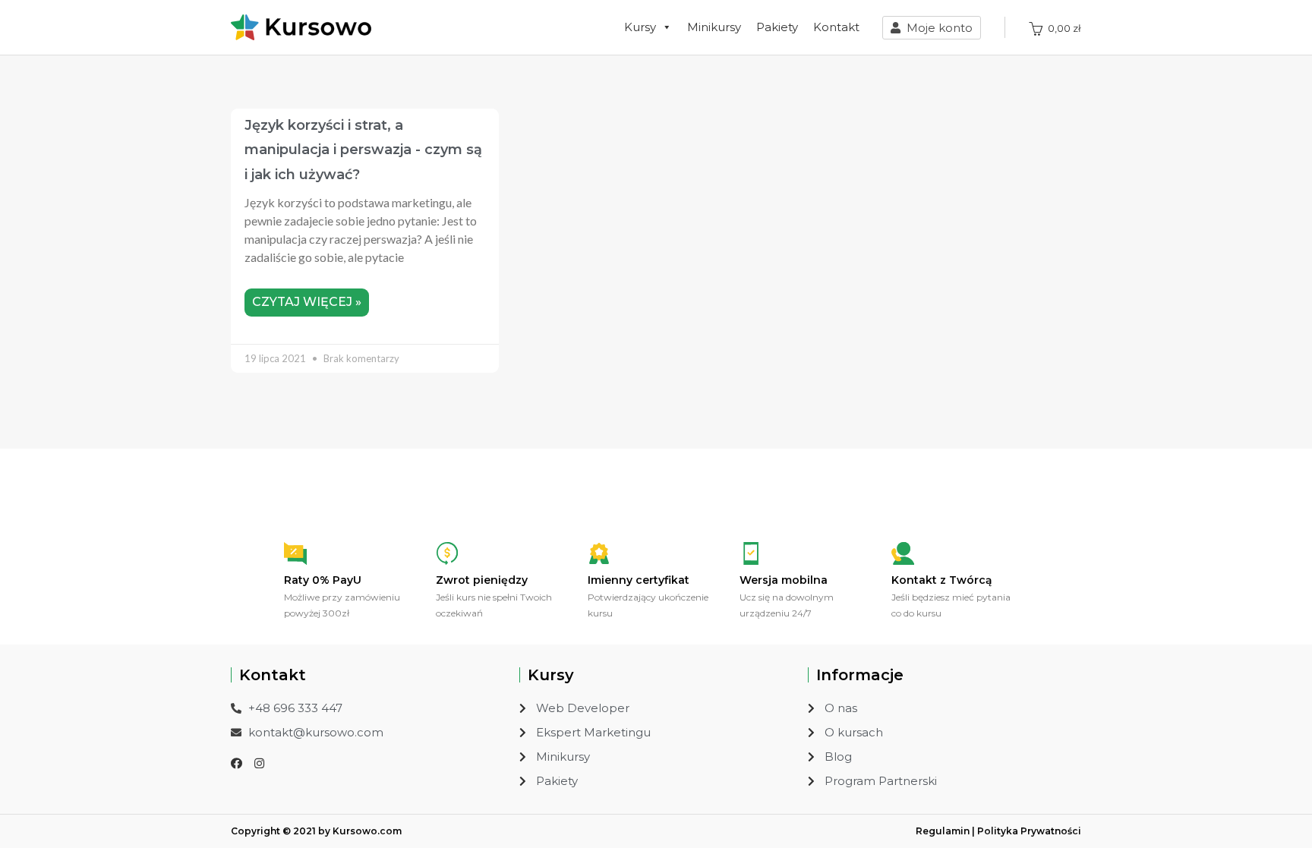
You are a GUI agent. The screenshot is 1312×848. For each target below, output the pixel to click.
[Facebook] (236, 763)
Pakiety (777, 27)
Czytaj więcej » (306, 302)
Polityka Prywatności (1029, 831)
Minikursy (714, 27)
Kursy (640, 27)
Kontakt (836, 27)
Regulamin (943, 831)
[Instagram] (259, 763)
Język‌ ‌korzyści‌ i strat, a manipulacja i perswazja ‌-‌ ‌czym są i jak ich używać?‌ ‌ (363, 150)
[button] (931, 27)
